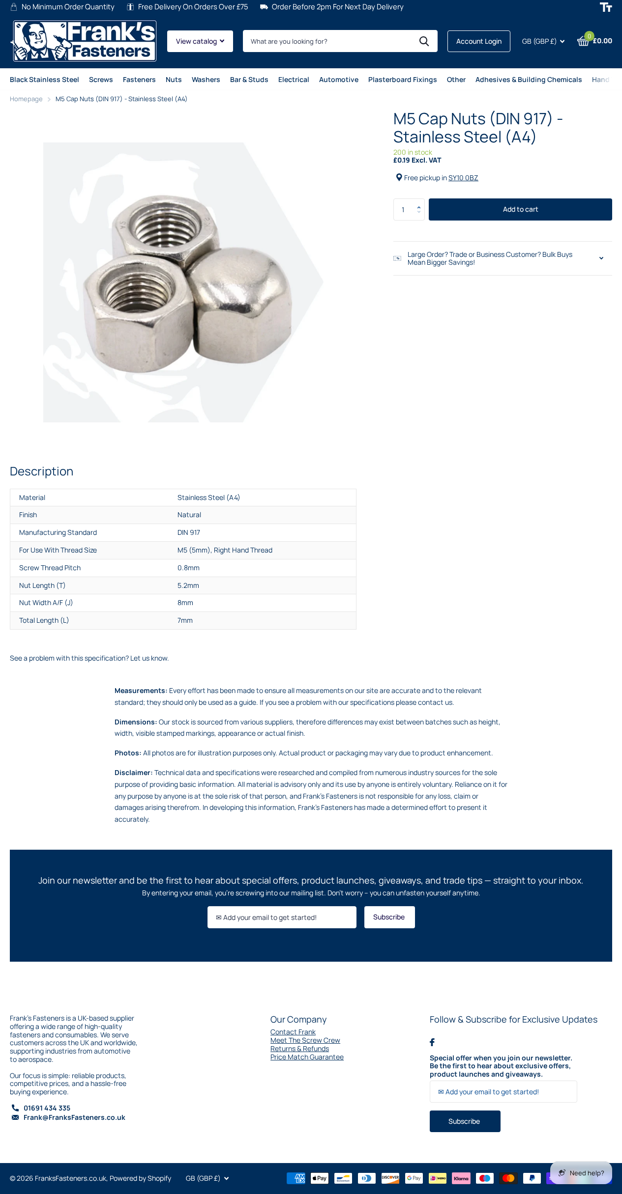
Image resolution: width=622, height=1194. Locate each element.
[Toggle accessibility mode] (606, 7)
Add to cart (520, 209)
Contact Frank (293, 1031)
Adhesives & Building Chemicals (528, 79)
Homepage (26, 98)
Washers (206, 79)
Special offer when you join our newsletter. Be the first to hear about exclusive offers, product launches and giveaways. (501, 1066)
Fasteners (139, 79)
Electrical (293, 79)
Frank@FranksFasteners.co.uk (74, 1117)
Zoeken (424, 41)
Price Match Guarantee (307, 1056)
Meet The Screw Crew (305, 1040)
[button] (421, 201)
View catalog (197, 41)
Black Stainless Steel (44, 79)
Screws (101, 79)
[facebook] (432, 1042)
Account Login (479, 41)
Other (456, 79)
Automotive (338, 79)
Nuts (174, 79)
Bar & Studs (249, 79)
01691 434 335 (47, 1107)
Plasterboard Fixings (402, 79)
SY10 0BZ (463, 177)
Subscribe (389, 916)
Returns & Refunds (299, 1048)
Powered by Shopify (140, 1178)
